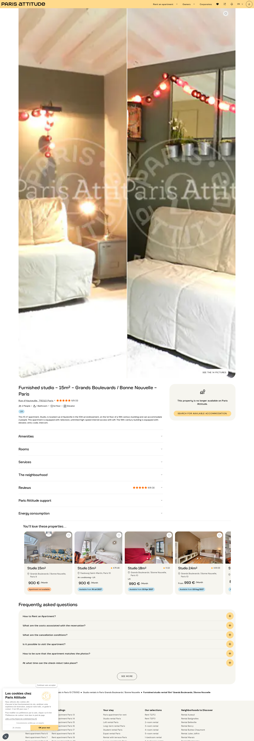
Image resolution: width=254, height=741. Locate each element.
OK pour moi (44, 728)
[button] (5, 736)
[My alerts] (224, 4)
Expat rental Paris (111, 733)
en (238, 4)
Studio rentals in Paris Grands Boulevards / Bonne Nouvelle (111, 692)
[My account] (249, 4)
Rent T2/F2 (150, 714)
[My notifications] (231, 4)
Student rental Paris (112, 729)
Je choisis (16, 728)
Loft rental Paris (110, 722)
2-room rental (151, 722)
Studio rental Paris (112, 718)
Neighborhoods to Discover (197, 710)
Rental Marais (187, 737)
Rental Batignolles (190, 718)
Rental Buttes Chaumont (193, 729)
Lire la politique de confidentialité (21, 719)
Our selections (153, 710)
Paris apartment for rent (114, 714)
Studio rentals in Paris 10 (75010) (64, 692)
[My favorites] (217, 4)
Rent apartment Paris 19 (63, 737)
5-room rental (151, 733)
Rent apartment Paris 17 (63, 729)
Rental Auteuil (188, 714)
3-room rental (151, 726)
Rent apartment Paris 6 (36, 733)
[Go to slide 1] (47, 558)
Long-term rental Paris (114, 726)
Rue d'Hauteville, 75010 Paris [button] (36, 400)
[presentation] (165, 4)
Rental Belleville (188, 722)
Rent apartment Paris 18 (63, 733)
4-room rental (151, 729)
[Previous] (23, 193)
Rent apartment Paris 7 (36, 737)
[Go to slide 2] (50, 558)
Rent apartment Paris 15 (63, 722)
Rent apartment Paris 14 (63, 718)
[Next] (231, 193)
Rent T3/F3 (150, 718)
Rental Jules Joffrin (190, 733)
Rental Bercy (187, 726)
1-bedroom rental (153, 737)
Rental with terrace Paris (115, 737)
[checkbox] (225, 13)
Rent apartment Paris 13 (63, 714)
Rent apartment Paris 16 (63, 726)
